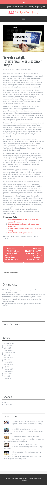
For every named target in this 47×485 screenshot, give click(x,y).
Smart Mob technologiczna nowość (20, 233)
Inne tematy (8, 404)
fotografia (16, 236)
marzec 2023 (8, 364)
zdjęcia (5, 238)
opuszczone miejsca (31, 236)
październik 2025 (10, 343)
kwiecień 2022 (9, 371)
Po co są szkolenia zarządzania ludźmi (25, 444)
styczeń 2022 (8, 378)
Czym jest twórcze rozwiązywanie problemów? (28, 421)
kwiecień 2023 (9, 362)
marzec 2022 (8, 374)
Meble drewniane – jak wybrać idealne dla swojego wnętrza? (24, 294)
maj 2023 (7, 360)
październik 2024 (10, 353)
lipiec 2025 (7, 348)
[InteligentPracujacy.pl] (23, 12)
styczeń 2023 (8, 369)
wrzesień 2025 (9, 346)
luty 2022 (7, 376)
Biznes (7, 236)
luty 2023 (7, 367)
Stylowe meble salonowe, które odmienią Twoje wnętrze (25, 6)
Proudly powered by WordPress (17, 478)
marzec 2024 (8, 357)
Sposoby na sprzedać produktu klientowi (25, 437)
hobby (22, 236)
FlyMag (36, 478)
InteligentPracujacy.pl (24, 69)
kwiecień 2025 (9, 350)
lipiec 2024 (7, 355)
